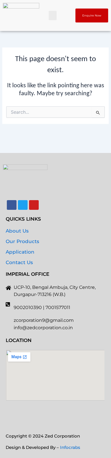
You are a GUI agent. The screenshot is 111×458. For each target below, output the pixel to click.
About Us (17, 231)
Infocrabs (70, 447)
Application (20, 252)
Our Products (22, 241)
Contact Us (19, 262)
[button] (53, 15)
